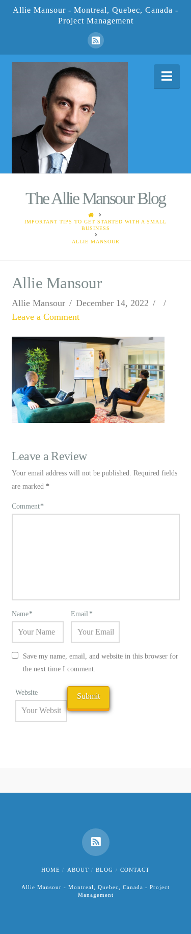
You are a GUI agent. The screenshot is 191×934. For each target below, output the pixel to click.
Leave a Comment (45, 317)
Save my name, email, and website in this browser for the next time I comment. (100, 662)
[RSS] (96, 40)
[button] (167, 76)
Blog (104, 870)
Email (82, 614)
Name (22, 614)
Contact (135, 870)
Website (26, 692)
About (78, 870)
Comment (28, 506)
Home (50, 870)
